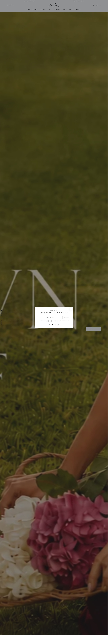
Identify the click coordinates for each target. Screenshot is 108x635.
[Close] (71, 309)
